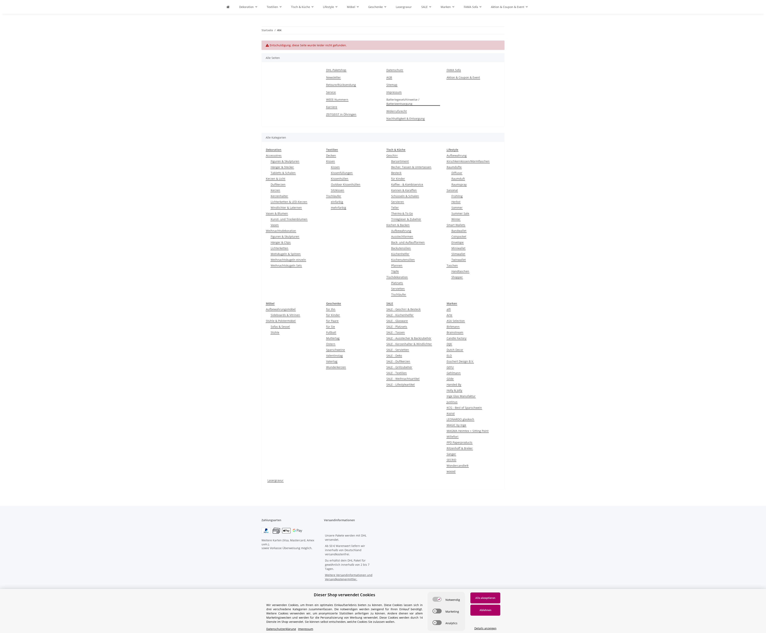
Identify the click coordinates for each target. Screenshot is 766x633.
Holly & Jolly (454, 390)
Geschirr (392, 155)
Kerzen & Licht (275, 179)
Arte (449, 315)
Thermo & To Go (402, 213)
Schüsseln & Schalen (405, 196)
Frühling (457, 196)
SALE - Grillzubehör (399, 367)
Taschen (452, 265)
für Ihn (330, 309)
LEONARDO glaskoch (460, 419)
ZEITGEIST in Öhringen (341, 114)
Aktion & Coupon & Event (463, 77)
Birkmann (453, 326)
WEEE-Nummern (337, 99)
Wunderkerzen (336, 367)
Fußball (331, 332)
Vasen (275, 225)
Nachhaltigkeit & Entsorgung (405, 118)
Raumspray (459, 184)
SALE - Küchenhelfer (400, 315)
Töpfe (395, 271)
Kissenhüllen (339, 179)
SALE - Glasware (397, 321)
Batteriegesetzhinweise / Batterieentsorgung (402, 102)
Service (331, 92)
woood (451, 471)
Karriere (331, 107)
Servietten (398, 289)
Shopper (457, 277)
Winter (455, 219)
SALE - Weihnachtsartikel (403, 379)
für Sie (330, 326)
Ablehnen (485, 610)
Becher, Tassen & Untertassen (411, 167)
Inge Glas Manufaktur (461, 396)
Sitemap (391, 85)
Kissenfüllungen (342, 173)
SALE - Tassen (395, 332)
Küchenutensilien (403, 260)
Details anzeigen (485, 628)
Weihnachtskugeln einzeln (288, 260)
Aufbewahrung (401, 231)
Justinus (452, 402)
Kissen (330, 161)
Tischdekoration (397, 277)
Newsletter (333, 77)
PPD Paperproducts (459, 442)
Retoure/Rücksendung (341, 85)
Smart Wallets (456, 225)
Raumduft (458, 179)
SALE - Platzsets (396, 326)
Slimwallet (458, 254)
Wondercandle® (458, 465)
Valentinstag (334, 355)
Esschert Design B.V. (460, 361)
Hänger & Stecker (282, 167)
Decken (331, 155)
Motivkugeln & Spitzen (286, 254)
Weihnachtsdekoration (281, 231)
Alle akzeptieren (485, 598)
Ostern (330, 344)
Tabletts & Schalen (283, 173)
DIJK (449, 344)
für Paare (332, 321)
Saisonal (452, 190)
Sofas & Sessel (280, 326)
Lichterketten (279, 248)
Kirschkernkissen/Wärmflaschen (468, 161)
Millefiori (452, 437)
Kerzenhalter (279, 196)
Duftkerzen (278, 184)
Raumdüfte (454, 167)
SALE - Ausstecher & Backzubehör (408, 338)
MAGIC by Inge (456, 425)
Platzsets (397, 283)
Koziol (451, 413)
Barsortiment (400, 161)
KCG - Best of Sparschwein (464, 408)
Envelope (457, 242)
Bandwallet (458, 231)
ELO (449, 355)
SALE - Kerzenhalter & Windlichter (409, 344)
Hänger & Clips (281, 242)
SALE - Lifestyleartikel (400, 384)
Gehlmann (454, 373)
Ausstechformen (402, 236)
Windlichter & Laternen (286, 207)
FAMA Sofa (454, 70)
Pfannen (396, 265)
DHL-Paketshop (336, 70)
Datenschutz (394, 70)
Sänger (451, 454)
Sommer (457, 207)
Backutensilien (401, 248)
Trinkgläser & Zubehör (406, 219)
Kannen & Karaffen (404, 190)
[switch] (437, 599)
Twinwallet (458, 260)
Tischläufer (333, 196)
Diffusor (456, 173)
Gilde (450, 379)
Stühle (275, 332)
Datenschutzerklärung (281, 629)
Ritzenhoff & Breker (460, 448)
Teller (395, 207)
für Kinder (398, 179)
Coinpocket (458, 236)
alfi (449, 309)
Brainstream (455, 332)
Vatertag (331, 361)
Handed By (454, 384)
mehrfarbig (338, 207)
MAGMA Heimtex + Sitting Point (468, 431)
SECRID (451, 460)
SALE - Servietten (397, 350)
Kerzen (275, 190)
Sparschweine (335, 350)
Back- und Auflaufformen (408, 242)
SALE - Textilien (396, 373)
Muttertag (333, 338)
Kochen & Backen (398, 225)
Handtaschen (460, 271)
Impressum (394, 92)
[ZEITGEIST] (228, 7)
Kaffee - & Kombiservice (407, 184)
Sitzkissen (337, 190)
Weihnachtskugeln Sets (286, 265)
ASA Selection (456, 321)
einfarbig (337, 202)
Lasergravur (275, 480)
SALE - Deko (394, 355)
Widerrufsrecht (396, 111)
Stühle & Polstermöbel (281, 321)
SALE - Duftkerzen (398, 361)
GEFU (450, 367)
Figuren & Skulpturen (285, 161)
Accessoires (273, 155)
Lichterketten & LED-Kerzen (289, 202)
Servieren (397, 202)
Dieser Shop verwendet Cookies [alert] (344, 594)
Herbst (455, 202)
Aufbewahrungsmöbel (281, 309)
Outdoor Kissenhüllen (345, 184)
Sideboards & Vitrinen (285, 315)
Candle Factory (456, 338)
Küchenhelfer (400, 254)
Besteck (396, 173)
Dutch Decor (455, 350)
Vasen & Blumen (277, 213)
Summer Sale (460, 213)
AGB (389, 77)
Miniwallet (458, 248)
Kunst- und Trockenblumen (289, 219)
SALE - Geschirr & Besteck (403, 309)
